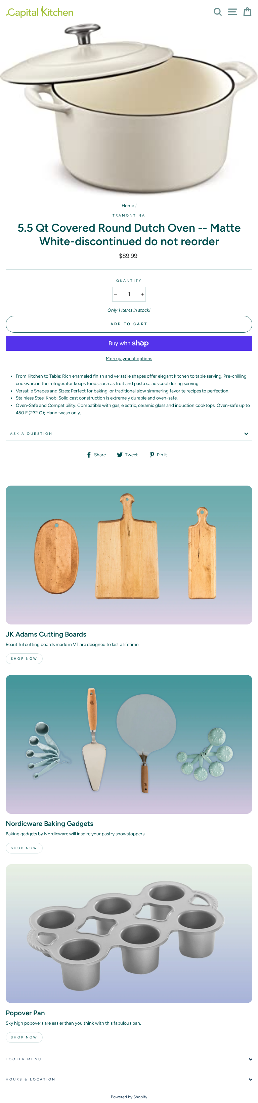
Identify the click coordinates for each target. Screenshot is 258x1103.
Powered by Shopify (129, 1097)
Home (128, 205)
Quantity (128, 280)
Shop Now (24, 658)
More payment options (129, 358)
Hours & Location (31, 1079)
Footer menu (24, 1059)
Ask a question (31, 433)
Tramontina (129, 215)
